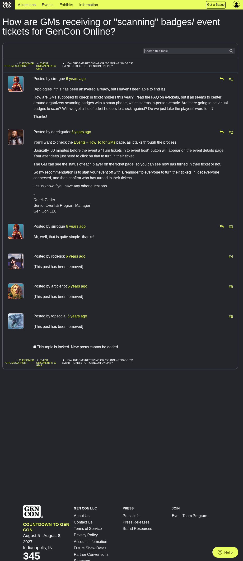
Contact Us (83, 522)
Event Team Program (189, 516)
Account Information (90, 542)
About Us (81, 516)
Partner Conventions (91, 554)
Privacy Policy (86, 535)
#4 (231, 256)
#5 (231, 286)
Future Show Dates (90, 548)
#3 (231, 226)
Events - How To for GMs (94, 142)
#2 (231, 132)
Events (47, 5)
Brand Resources (137, 529)
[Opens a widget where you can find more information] (225, 553)
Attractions (27, 5)
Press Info (131, 516)
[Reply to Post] (222, 79)
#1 (231, 79)
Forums (9, 66)
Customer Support (24, 64)
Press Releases (136, 522)
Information (88, 5)
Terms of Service (88, 529)
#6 (231, 316)
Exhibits (66, 5)
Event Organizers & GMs (46, 66)
